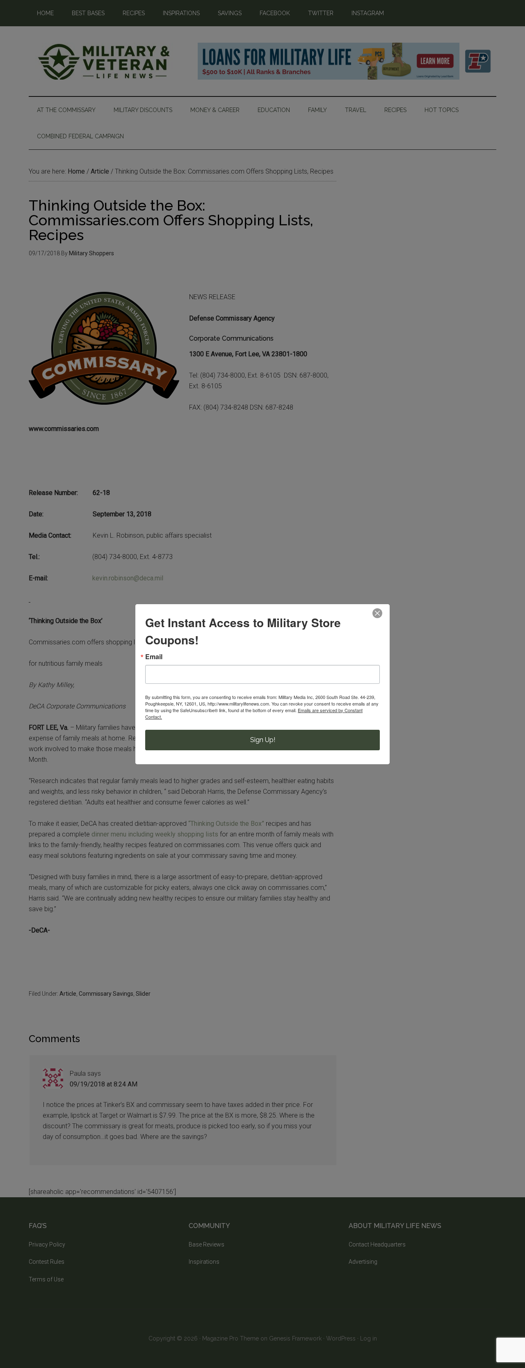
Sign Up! (262, 740)
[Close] (377, 613)
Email (153, 656)
